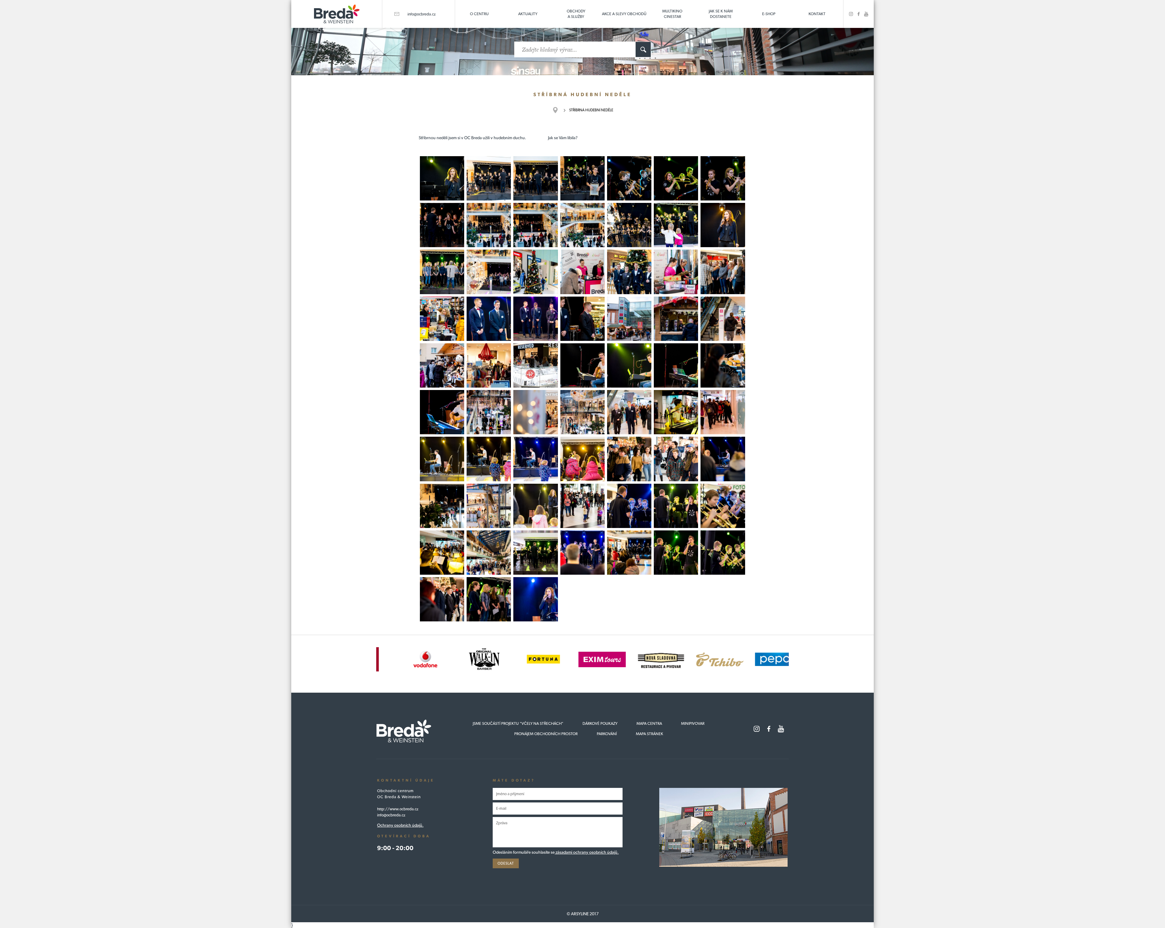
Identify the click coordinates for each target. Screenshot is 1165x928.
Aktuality (527, 14)
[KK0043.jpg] (488, 365)
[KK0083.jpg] (442, 552)
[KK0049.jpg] (629, 365)
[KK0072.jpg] (488, 505)
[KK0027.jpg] (488, 271)
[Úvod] (558, 110)
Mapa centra (649, 723)
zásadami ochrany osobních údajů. (587, 852)
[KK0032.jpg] (676, 271)
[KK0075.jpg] (442, 505)
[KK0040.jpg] (676, 318)
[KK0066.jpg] (582, 458)
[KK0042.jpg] (722, 318)
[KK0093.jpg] (722, 552)
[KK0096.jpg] (535, 599)
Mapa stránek (649, 733)
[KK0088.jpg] (535, 552)
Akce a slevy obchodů (624, 14)
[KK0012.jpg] (535, 178)
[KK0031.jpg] (582, 271)
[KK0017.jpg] (442, 225)
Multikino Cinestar (672, 14)
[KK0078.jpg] (582, 505)
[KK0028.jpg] (535, 271)
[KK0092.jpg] (676, 552)
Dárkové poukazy (599, 723)
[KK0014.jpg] (629, 178)
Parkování (607, 733)
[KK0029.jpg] (629, 271)
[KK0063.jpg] (535, 458)
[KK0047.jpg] (676, 365)
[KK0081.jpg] (722, 505)
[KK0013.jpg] (582, 178)
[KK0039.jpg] (629, 318)
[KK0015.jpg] (676, 178)
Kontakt (817, 14)
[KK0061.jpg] (676, 412)
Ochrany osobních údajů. (400, 825)
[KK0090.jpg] (582, 552)
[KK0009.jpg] (488, 178)
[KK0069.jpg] (676, 458)
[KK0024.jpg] (722, 225)
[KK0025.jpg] (442, 271)
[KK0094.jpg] (442, 599)
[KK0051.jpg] (442, 412)
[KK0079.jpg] (629, 505)
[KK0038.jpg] (582, 318)
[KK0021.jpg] (629, 225)
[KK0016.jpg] (722, 178)
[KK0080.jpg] (676, 505)
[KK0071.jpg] (722, 458)
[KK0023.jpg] (676, 225)
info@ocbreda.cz (421, 14)
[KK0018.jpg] (488, 225)
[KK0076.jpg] (535, 505)
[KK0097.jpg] (488, 599)
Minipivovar (692, 723)
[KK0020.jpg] (582, 225)
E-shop (768, 14)
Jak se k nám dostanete (721, 14)
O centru (479, 14)
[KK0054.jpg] (488, 412)
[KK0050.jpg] (722, 365)
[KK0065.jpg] (488, 458)
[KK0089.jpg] (629, 552)
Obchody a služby (576, 14)
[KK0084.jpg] (488, 552)
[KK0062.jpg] (442, 458)
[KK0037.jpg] (488, 318)
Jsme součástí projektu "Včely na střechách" (518, 723)
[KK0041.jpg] (442, 365)
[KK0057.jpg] (629, 412)
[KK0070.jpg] (629, 458)
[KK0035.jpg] (442, 318)
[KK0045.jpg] (582, 365)
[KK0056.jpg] (535, 412)
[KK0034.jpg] (722, 271)
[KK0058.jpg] (722, 412)
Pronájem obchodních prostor (546, 733)
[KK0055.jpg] (582, 412)
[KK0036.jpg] (535, 318)
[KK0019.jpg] (535, 225)
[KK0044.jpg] (535, 365)
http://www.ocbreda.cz (397, 809)
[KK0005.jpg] (442, 178)
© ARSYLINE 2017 (583, 913)
